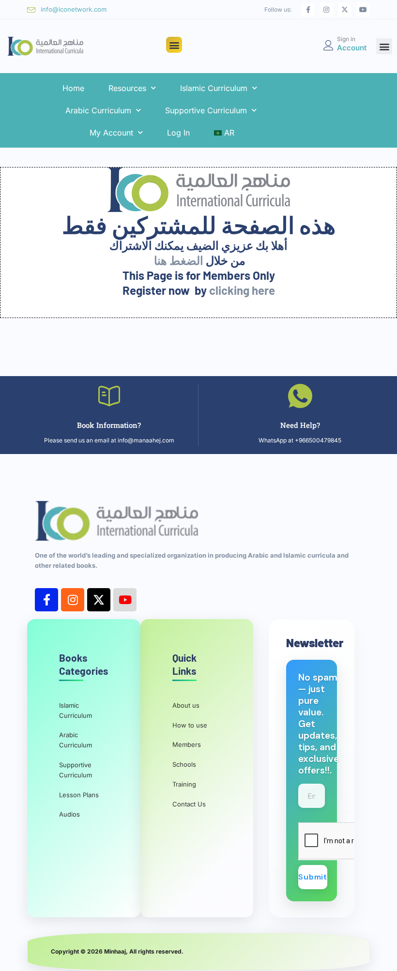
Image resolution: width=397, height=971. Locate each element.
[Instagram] (326, 9)
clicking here (242, 290)
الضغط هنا (178, 260)
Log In (178, 132)
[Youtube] (363, 9)
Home (73, 88)
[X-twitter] (344, 9)
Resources (127, 88)
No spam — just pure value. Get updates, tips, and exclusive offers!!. (318, 724)
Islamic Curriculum (213, 88)
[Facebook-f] (308, 9)
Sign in (346, 39)
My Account (111, 132)
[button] (174, 45)
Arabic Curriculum (98, 110)
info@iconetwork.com (74, 9)
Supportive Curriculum (206, 110)
